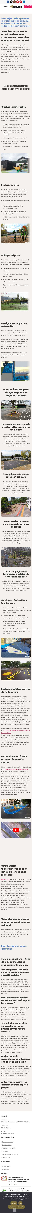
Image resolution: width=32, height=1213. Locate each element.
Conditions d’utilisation (9, 1148)
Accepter (14, 1203)
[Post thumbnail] (4, 1180)
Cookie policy (6, 1157)
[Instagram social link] (14, 1)
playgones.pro (6, 1166)
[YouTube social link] (17, 1)
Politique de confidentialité (10, 1154)
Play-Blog (5, 1151)
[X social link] (11, 1)
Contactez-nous (6, 1145)
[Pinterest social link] (20, 1)
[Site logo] (16, 6)
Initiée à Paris (5, 879)
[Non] (14, 1210)
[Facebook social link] (8, 1)
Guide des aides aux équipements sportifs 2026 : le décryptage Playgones (18, 1179)
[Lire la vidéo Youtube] (16, 830)
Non (20, 1203)
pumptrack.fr (6, 1169)
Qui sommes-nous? (7, 1142)
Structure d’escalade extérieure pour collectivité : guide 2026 (19, 1191)
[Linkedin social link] (24, 1)
